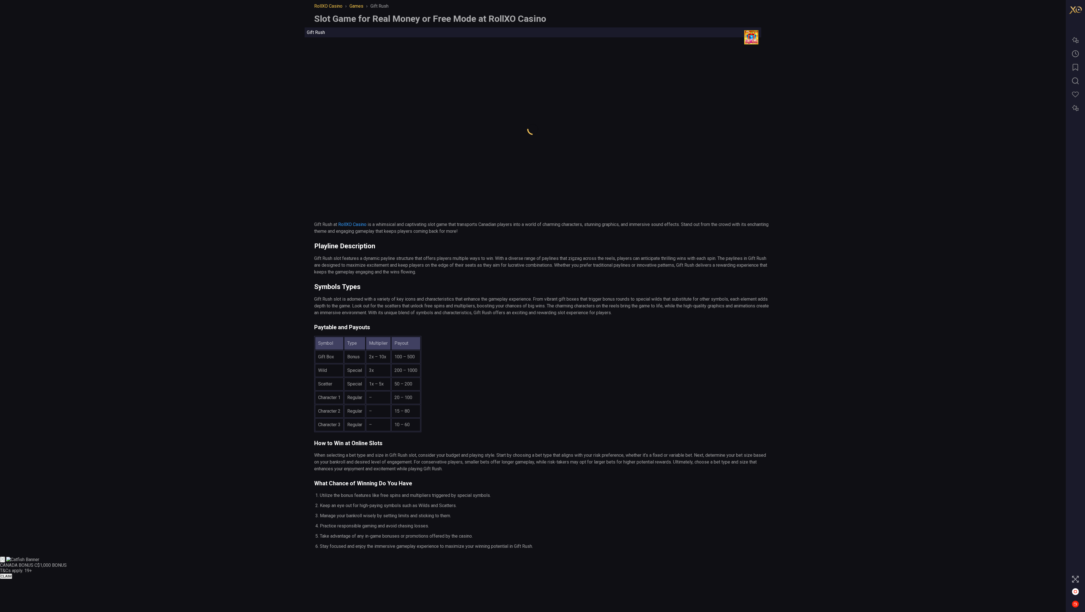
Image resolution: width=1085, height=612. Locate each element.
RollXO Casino (352, 224)
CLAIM (6, 576)
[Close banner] (2, 560)
